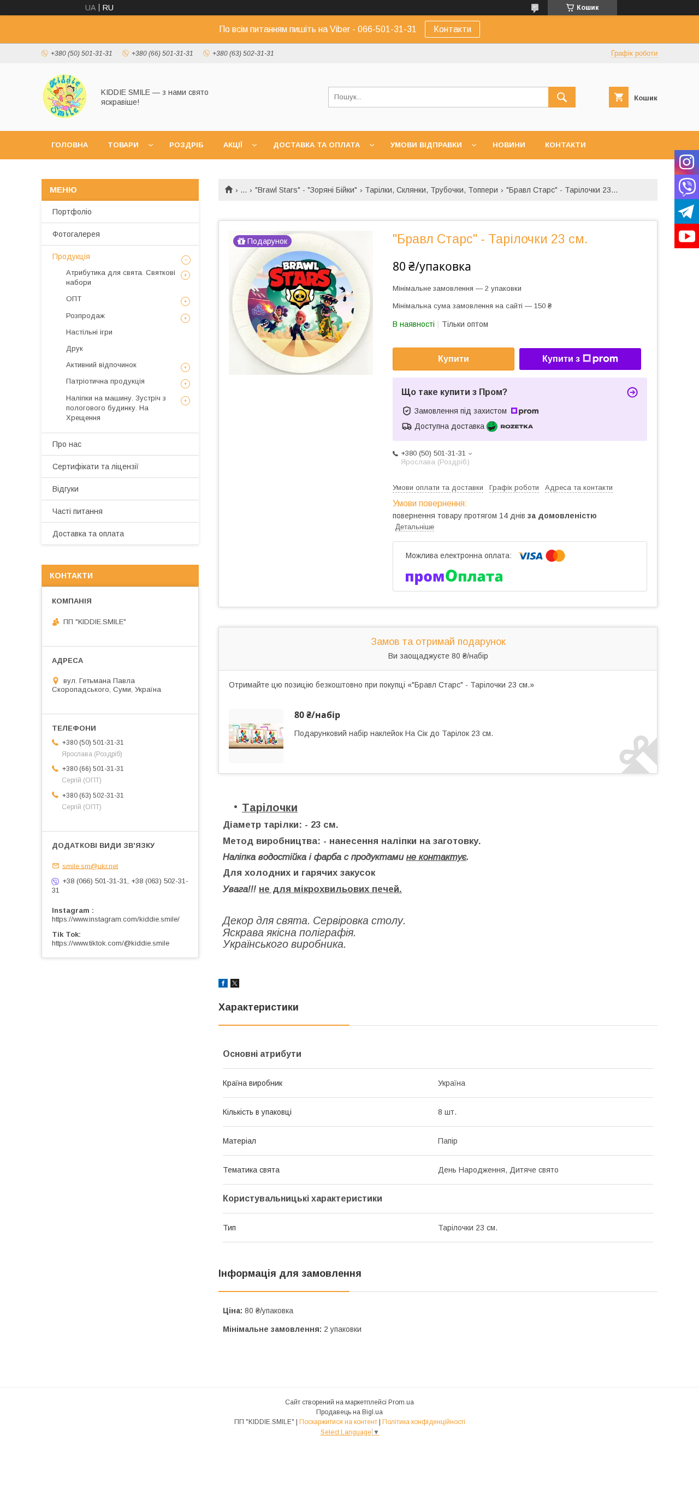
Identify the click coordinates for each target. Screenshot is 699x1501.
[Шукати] (562, 97)
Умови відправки (426, 145)
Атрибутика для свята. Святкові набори (120, 277)
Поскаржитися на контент (338, 1422)
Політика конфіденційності (423, 1422)
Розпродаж (85, 316)
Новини (509, 145)
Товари (123, 145)
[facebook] (223, 984)
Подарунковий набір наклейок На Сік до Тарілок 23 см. (393, 733)
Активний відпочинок (101, 365)
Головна (69, 145)
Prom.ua (401, 1402)
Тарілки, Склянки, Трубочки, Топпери (431, 190)
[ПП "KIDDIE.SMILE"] (65, 116)
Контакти (452, 29)
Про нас (66, 444)
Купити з (561, 358)
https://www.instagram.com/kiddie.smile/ (116, 919)
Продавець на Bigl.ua (349, 1412)
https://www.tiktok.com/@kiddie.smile (110, 943)
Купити (453, 358)
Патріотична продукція (105, 381)
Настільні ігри (89, 332)
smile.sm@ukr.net (90, 866)
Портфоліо (72, 211)
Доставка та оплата (316, 145)
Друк (74, 348)
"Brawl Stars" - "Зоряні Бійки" (306, 190)
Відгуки (65, 489)
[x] (234, 984)
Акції (232, 145)
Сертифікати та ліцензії (95, 466)
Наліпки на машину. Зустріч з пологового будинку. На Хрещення (116, 408)
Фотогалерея (76, 234)
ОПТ (73, 299)
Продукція (71, 256)
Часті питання (77, 511)
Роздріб (186, 145)
